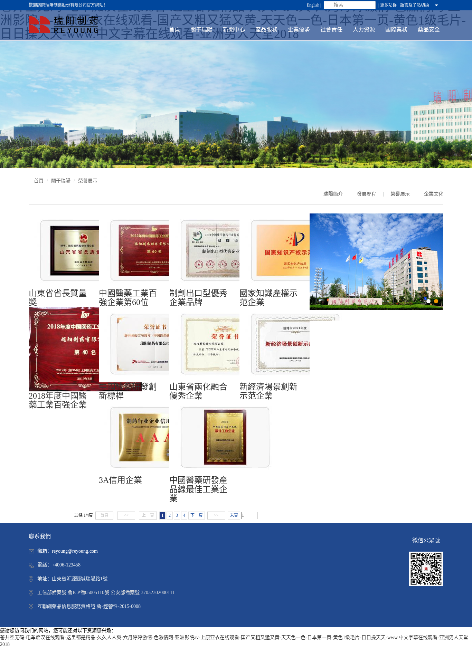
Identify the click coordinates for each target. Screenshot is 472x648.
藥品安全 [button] (429, 29)
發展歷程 (366, 194)
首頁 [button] (174, 29)
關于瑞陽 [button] (201, 29)
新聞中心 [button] (234, 29)
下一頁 (196, 515)
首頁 (39, 180)
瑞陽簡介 (333, 194)
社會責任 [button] (331, 29)
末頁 (234, 515)
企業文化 (433, 194)
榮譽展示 (400, 194)
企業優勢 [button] (299, 29)
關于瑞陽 (60, 180)
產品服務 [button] (266, 29)
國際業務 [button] (396, 29)
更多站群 (388, 5)
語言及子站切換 (414, 5)
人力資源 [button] (364, 29)
